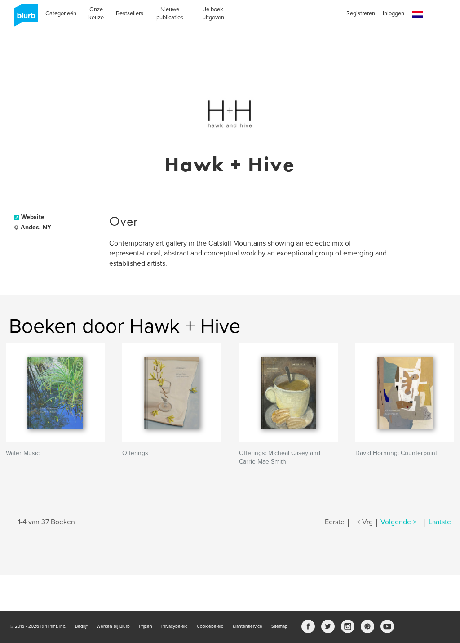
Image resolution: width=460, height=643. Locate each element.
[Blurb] (23, 17)
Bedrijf (81, 626)
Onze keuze (96, 13)
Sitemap (279, 626)
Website (32, 217)
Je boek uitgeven (213, 13)
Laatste (440, 522)
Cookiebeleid (210, 626)
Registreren (360, 13)
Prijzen (145, 626)
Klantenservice (247, 626)
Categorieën (60, 13)
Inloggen (393, 13)
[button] (417, 14)
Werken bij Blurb (113, 626)
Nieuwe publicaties (169, 13)
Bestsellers (129, 13)
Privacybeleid (174, 626)
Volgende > (398, 522)
